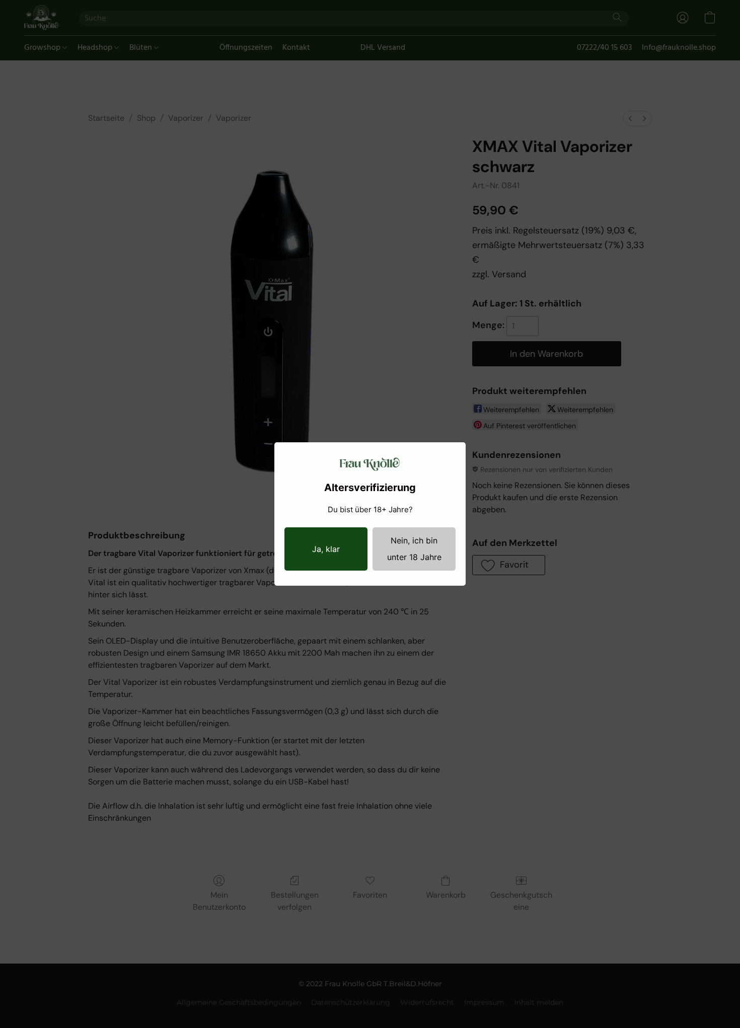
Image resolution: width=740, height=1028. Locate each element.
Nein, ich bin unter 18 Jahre (414, 548)
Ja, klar (326, 549)
